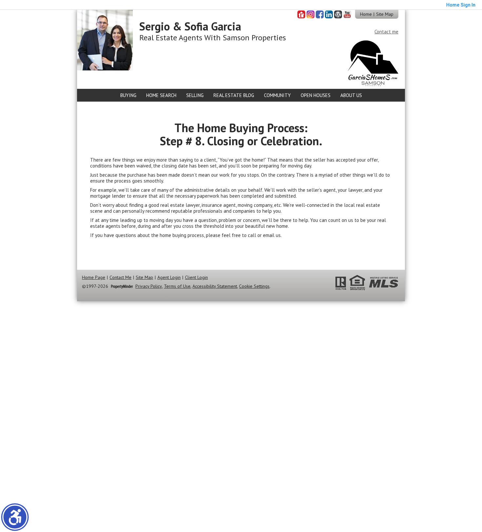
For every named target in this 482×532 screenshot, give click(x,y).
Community (277, 95)
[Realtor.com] (301, 14)
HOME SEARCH (161, 95)
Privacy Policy (148, 286)
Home (366, 14)
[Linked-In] (329, 14)
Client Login (196, 277)
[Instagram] (310, 14)
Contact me (386, 32)
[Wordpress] (338, 14)
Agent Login (169, 277)
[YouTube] (347, 14)
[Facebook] (320, 14)
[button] (15, 517)
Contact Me (120, 277)
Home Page (93, 277)
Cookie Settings (254, 286)
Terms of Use (177, 286)
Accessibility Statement (214, 286)
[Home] (105, 39)
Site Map (384, 14)
